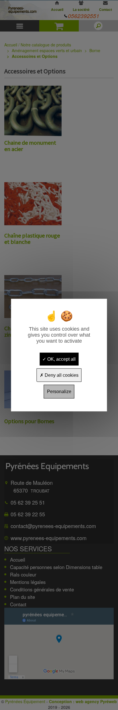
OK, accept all (61, 359)
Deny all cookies (61, 375)
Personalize (59, 391)
